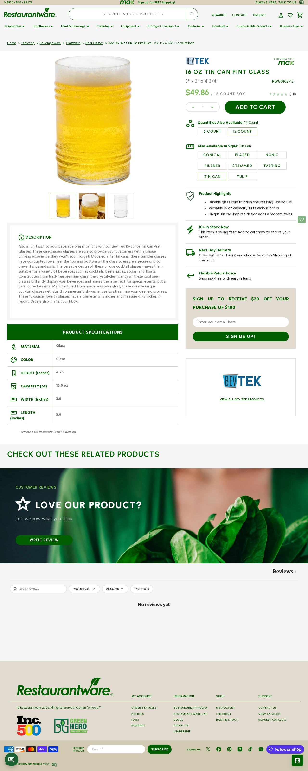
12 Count (251, 123)
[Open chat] (11, 759)
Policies (137, 714)
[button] (280, 15)
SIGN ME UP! (240, 336)
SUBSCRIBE (159, 749)
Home (11, 43)
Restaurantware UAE (190, 714)
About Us (181, 726)
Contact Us (267, 708)
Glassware (73, 43)
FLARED (242, 155)
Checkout (223, 714)
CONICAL (212, 155)
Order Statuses (143, 708)
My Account (225, 708)
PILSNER (212, 166)
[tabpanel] (154, 621)
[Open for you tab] (297, 760)
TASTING (272, 166)
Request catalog (272, 720)
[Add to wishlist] (290, 15)
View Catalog (269, 714)
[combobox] (133, 14)
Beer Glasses (94, 43)
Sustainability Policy (191, 708)
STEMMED (242, 166)
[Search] (192, 14)
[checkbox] (141, 589)
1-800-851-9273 (18, 2)
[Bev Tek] (199, 64)
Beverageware (50, 43)
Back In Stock (227, 720)
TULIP (242, 176)
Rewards (138, 726)
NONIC (272, 155)
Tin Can (245, 146)
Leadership (182, 731)
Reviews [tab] (284, 572)
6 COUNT (212, 131)
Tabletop (28, 43)
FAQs (135, 720)
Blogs (179, 720)
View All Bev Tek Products (242, 399)
